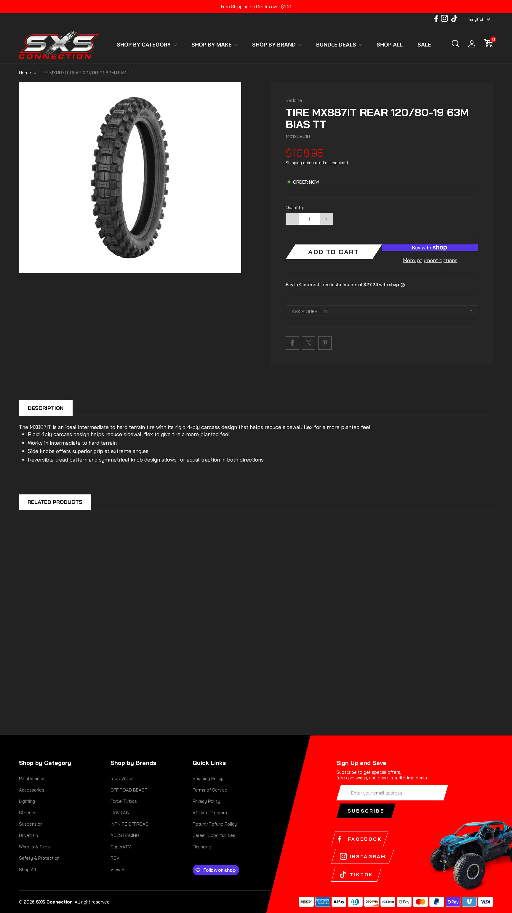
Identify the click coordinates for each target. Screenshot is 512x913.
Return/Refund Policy (215, 824)
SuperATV (121, 847)
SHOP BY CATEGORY (144, 44)
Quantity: (295, 207)
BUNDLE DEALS (336, 44)
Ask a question (310, 311)
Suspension (31, 824)
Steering (27, 813)
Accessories (31, 790)
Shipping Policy (208, 778)
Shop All (27, 869)
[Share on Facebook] (292, 343)
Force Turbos (124, 801)
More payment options (430, 260)
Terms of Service (210, 790)
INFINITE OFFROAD (129, 824)
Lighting (27, 801)
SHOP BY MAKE (212, 44)
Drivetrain (28, 835)
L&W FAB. (120, 813)
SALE (424, 44)
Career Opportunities (214, 835)
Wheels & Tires (34, 847)
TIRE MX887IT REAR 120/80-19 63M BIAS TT (86, 73)
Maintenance (31, 778)
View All (119, 869)
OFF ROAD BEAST (129, 790)
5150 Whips (122, 778)
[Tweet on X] (308, 343)
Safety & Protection (39, 858)
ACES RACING (125, 835)
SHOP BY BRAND (274, 44)
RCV (115, 858)
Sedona (294, 100)
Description (46, 408)
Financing (202, 847)
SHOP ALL (390, 44)
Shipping (294, 162)
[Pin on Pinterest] (325, 343)
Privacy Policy (206, 801)
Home (25, 73)
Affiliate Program (210, 813)
